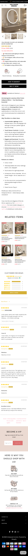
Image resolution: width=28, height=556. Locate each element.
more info (22, 93)
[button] (5, 46)
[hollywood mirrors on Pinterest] (12, 532)
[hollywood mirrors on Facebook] (10, 532)
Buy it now (14, 86)
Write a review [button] (14, 292)
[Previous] (3, 20)
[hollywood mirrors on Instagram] (15, 532)
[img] (5, 308)
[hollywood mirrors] (14, 5)
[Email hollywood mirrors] (18, 532)
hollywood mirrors (12, 537)
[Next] (25, 20)
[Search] (6, 5)
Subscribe (17, 443)
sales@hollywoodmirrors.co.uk (14, 508)
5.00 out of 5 (17, 276)
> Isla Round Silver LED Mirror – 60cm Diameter (21, 420)
